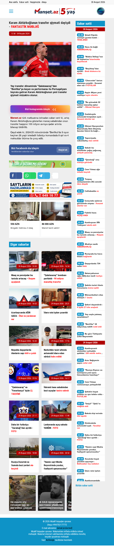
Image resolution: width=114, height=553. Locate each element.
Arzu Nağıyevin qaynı (88, 361)
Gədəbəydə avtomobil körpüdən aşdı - (89, 116)
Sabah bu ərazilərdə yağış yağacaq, (89, 150)
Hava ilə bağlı (87, 48)
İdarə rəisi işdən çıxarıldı (88, 472)
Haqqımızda (35, 2)
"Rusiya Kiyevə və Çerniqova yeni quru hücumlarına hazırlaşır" (89, 372)
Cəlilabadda (88, 192)
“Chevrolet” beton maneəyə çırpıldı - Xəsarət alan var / (89, 82)
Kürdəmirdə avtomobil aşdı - (89, 425)
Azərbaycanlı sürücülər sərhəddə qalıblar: (90, 350)
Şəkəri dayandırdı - (90, 305)
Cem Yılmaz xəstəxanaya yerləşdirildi (89, 383)
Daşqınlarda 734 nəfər (88, 264)
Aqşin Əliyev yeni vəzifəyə (89, 93)
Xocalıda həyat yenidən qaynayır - (88, 461)
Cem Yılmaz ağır (88, 170)
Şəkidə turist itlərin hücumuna (90, 286)
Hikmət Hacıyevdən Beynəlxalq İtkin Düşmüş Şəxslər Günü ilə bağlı (90, 128)
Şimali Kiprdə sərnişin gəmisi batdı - (87, 37)
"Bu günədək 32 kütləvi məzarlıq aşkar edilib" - (88, 104)
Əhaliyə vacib (87, 245)
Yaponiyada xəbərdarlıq (87, 139)
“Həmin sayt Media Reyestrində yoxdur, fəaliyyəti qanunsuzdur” (90, 449)
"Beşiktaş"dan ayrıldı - (89, 71)
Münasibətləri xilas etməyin (90, 296)
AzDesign (50, 540)
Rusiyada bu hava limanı (89, 255)
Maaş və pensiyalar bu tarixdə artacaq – (90, 234)
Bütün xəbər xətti (84, 485)
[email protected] (64, 528)
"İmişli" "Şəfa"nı (89, 404)
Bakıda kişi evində (89, 414)
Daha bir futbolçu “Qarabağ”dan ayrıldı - (89, 437)
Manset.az (16, 117)
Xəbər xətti (24, 2)
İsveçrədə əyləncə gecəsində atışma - (90, 203)
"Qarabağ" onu (88, 160)
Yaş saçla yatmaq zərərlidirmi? (89, 315)
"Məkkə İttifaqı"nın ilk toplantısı (90, 59)
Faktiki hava (86, 213)
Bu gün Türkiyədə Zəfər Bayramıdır (89, 335)
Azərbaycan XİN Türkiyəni (88, 223)
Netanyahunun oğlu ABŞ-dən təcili (89, 275)
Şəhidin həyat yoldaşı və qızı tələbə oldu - (90, 394)
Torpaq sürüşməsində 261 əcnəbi (89, 181)
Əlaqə (44, 2)
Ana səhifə (13, 2)
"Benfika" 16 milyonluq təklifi (89, 325)
